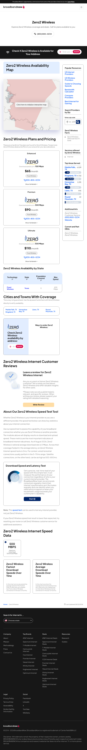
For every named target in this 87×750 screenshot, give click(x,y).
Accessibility (8, 706)
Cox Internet (28, 655)
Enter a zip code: (70, 117)
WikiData (26, 713)
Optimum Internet (30, 673)
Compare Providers (69, 96)
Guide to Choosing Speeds (73, 85)
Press (5, 649)
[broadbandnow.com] (14, 7)
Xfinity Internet (28, 666)
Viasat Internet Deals (50, 669)
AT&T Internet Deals (49, 638)
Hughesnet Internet (30, 669)
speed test (17, 510)
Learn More (71, 1)
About (5, 638)
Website (68, 220)
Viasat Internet (28, 662)
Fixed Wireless (10, 288)
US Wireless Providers (70, 79)
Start (31, 499)
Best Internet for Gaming (72, 102)
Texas (27, 288)
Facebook (27, 698)
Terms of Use (8, 702)
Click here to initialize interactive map (31, 105)
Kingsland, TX (10, 312)
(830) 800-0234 (44, 34)
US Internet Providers (69, 73)
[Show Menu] (81, 7)
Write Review (38, 405)
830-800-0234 (33, 180)
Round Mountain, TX (50, 310)
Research (65, 638)
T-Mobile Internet (29, 645)
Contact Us (7, 653)
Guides (64, 642)
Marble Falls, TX (11, 310)
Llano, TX (35, 310)
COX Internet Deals (49, 659)
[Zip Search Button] (78, 122)
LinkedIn (26, 702)
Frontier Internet (29, 658)
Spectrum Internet (30, 642)
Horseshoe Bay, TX (23, 310)
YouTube (26, 709)
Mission (6, 642)
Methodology (8, 645)
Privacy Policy (8, 698)
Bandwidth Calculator (69, 90)
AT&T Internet (28, 638)
